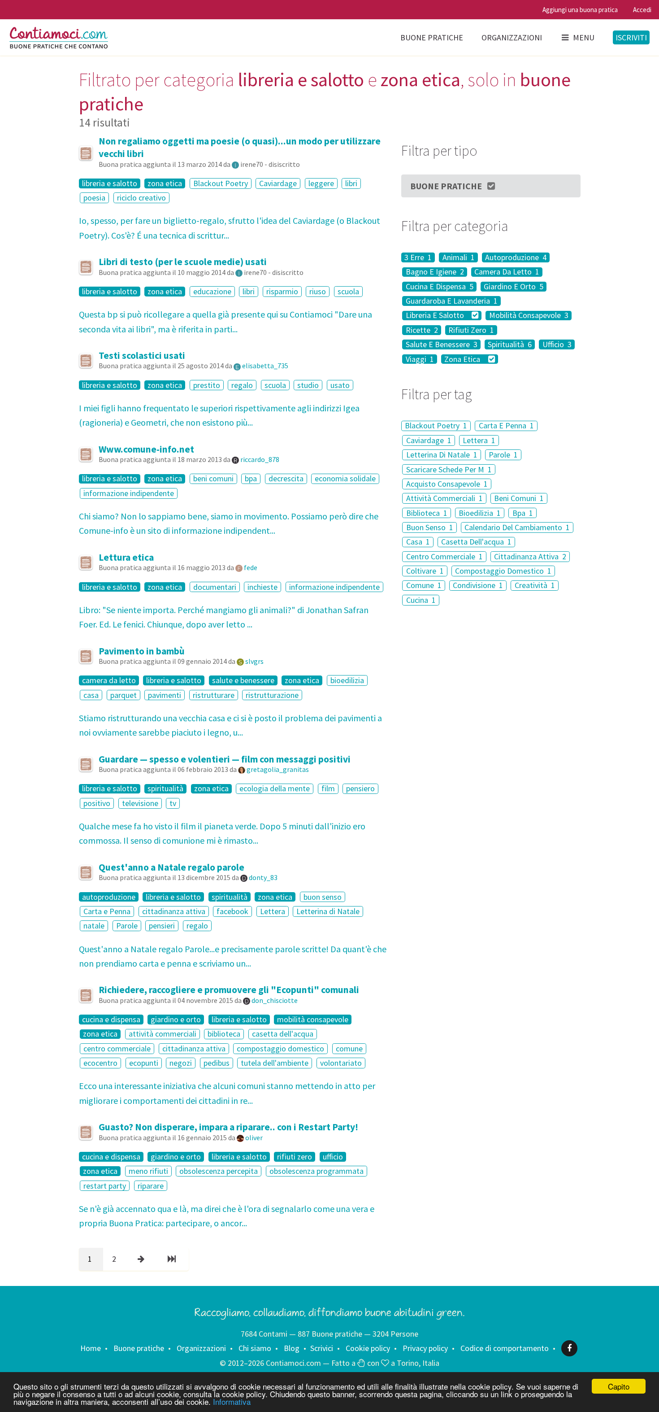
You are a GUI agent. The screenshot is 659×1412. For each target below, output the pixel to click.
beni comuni (213, 479)
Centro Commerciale (444, 556)
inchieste (262, 587)
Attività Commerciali (444, 498)
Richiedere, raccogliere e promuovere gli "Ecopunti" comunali (229, 990)
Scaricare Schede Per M (449, 469)
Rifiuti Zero (471, 330)
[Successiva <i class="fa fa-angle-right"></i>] (142, 1259)
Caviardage (278, 183)
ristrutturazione (272, 695)
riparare (151, 1186)
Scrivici (321, 1348)
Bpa (522, 513)
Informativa (232, 1401)
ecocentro (100, 1063)
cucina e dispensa (111, 1019)
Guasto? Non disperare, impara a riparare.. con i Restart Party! (228, 1127)
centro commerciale (117, 1048)
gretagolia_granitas (278, 769)
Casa (418, 542)
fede (250, 567)
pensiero (360, 789)
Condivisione (478, 585)
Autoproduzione (515, 257)
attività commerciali (162, 1034)
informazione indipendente (128, 493)
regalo (242, 385)
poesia (94, 197)
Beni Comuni (519, 498)
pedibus (217, 1063)
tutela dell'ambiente (274, 1063)
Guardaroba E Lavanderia (452, 301)
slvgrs (254, 661)
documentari (214, 587)
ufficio (333, 1157)
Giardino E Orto (513, 287)
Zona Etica (463, 359)
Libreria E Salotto (436, 316)
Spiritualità (510, 344)
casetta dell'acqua (282, 1034)
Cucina (421, 600)
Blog (291, 1348)
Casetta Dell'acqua (476, 542)
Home (90, 1348)
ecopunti (143, 1063)
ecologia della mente (274, 789)
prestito (206, 385)
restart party (104, 1186)
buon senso (322, 897)
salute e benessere (243, 680)
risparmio (282, 291)
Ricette (422, 330)
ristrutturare (213, 695)
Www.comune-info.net (146, 449)
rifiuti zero (294, 1157)
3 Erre (418, 257)
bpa (251, 479)
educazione (212, 291)
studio (308, 385)
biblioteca (224, 1034)
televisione (140, 803)
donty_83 (263, 877)
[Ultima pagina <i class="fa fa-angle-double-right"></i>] (173, 1259)
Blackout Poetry (220, 183)
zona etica (164, 183)
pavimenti (164, 695)
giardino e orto (176, 1019)
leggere (321, 183)
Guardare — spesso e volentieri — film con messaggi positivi (225, 759)
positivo (96, 803)
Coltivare (425, 571)
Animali (458, 257)
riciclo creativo (141, 197)
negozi (180, 1063)
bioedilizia (347, 680)
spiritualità (165, 789)
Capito (618, 1386)
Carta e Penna (106, 911)
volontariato (341, 1063)
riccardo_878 (259, 459)
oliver (254, 1137)
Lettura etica (126, 557)
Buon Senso (429, 527)
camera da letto (109, 680)
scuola (348, 291)
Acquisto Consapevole (447, 484)
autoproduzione (108, 897)
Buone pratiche (431, 37)
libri (351, 183)
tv (172, 803)
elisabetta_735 (265, 365)
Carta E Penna (506, 426)
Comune (424, 585)
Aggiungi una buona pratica (580, 9)
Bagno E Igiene (435, 272)
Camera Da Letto (506, 272)
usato (340, 385)
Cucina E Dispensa (439, 287)
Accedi (642, 9)
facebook (232, 911)
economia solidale (345, 479)
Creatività (535, 585)
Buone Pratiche (446, 186)
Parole (127, 925)
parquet (123, 695)
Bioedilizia (480, 513)
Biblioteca (426, 513)
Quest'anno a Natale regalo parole (171, 867)
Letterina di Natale (328, 911)
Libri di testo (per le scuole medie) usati (183, 262)
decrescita (286, 479)
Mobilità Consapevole (528, 316)
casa (91, 695)
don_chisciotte (274, 1000)
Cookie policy (368, 1348)
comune (349, 1048)
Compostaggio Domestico (503, 571)
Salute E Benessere (441, 344)
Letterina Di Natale (441, 454)
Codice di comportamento (504, 1348)
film (328, 789)
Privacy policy (425, 1348)
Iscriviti (631, 37)
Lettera (272, 911)
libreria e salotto (109, 183)
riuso (317, 291)
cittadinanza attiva (173, 911)
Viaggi (420, 359)
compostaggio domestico (280, 1048)
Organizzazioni (511, 37)
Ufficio (557, 344)
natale (93, 925)
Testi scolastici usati (142, 355)
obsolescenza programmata (316, 1171)
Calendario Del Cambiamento (517, 527)
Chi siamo (254, 1348)
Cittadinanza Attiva (530, 556)
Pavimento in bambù (142, 651)
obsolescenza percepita (218, 1171)
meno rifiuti (148, 1171)
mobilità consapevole (312, 1019)
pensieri (162, 925)
